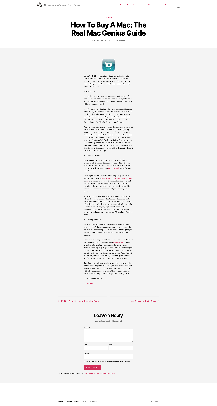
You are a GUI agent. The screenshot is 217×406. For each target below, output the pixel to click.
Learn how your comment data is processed (100, 373)
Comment (87, 328)
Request (158, 5)
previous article (113, 168)
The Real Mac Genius (71, 401)
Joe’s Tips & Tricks (147, 5)
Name (85, 345)
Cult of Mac (106, 178)
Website (86, 353)
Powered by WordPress (89, 401)
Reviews (136, 5)
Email (110, 345)
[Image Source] (89, 283)
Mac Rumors (127, 178)
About (167, 5)
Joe (97, 40)
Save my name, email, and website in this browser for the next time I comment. (108, 361)
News (129, 5)
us (88, 181)
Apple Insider (116, 178)
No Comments (120, 40)
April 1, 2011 (107, 40)
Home (122, 5)
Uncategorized (108, 17)
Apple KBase (118, 242)
